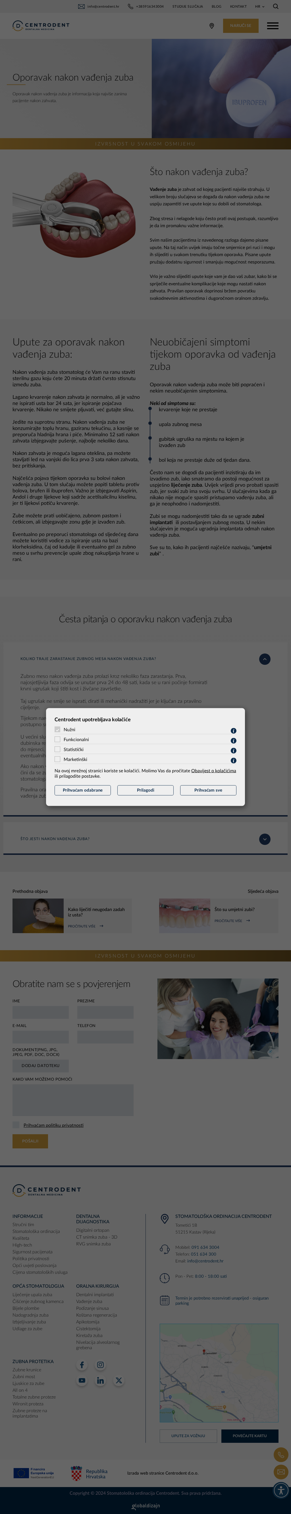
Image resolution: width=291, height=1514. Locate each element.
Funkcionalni (76, 739)
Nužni (69, 730)
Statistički (74, 749)
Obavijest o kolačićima (213, 771)
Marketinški (75, 759)
